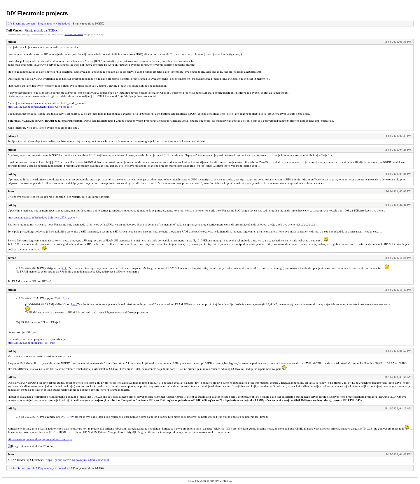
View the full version (74, 34)
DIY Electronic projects (37, 13)
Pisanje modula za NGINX (41, 30)
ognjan (12, 257)
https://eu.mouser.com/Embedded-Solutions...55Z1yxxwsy (42, 217)
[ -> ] (65, 268)
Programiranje (46, 23)
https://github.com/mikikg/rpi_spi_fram (31, 342)
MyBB (203, 481)
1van (11, 191)
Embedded (64, 23)
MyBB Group (226, 481)
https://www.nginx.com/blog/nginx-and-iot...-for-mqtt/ (40, 439)
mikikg (12, 41)
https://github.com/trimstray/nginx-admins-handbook (78, 459)
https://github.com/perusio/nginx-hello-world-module (40, 106)
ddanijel (13, 136)
